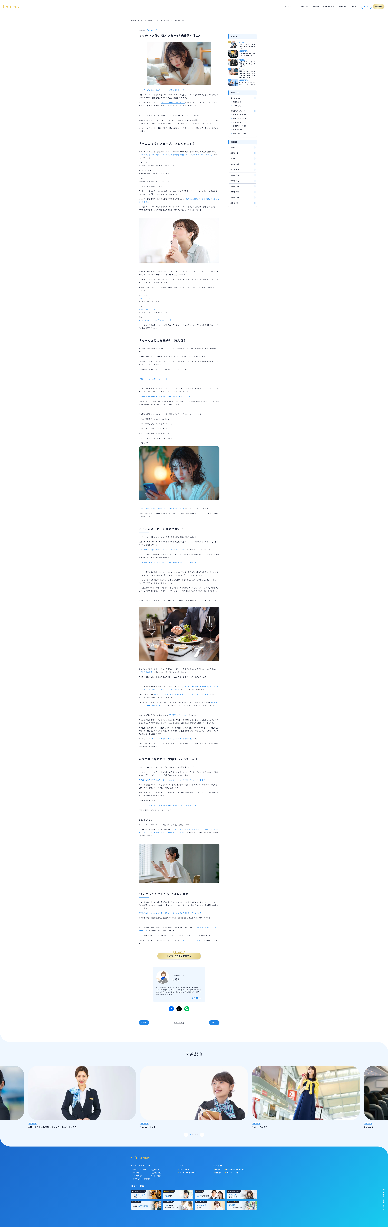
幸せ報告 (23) (235, 98)
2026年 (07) (234, 147)
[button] (186, 1135)
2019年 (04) (234, 181)
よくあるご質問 (156, 1176)
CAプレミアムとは (139, 1170)
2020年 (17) (234, 175)
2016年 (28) (234, 197)
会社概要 (218, 1170)
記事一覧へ (195, 998)
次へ (213, 1022)
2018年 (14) (234, 186)
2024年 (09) (234, 158)
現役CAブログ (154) (238, 111)
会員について (155, 1170)
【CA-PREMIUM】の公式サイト (173, 102)
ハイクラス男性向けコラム (188, 1173)
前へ (145, 1022)
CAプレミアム (137, 20)
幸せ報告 (136, 1173)
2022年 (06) (234, 164)
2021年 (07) (234, 170)
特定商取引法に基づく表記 (235, 1170)
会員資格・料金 (156, 1173)
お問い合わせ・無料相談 (141, 1179)
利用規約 (218, 1173)
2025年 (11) (234, 153)
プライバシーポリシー (233, 1173)
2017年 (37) (234, 192)
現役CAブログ (149, 20)
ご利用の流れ (137, 1176)
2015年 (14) (234, 203)
